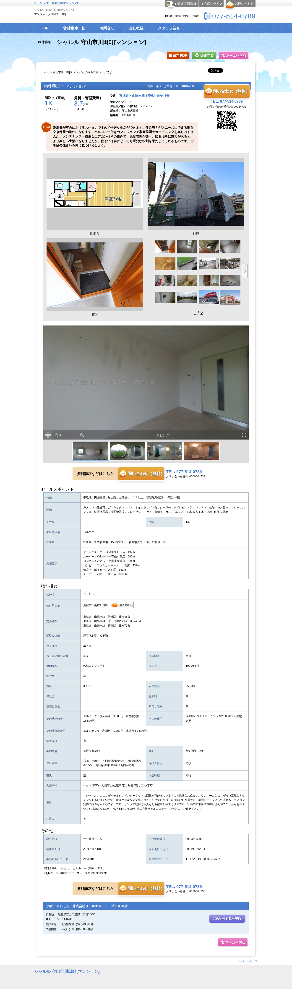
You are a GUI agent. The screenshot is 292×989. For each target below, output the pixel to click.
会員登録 (181, 5)
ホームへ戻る (234, 56)
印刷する (204, 56)
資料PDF (178, 56)
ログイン (211, 3)
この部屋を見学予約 (227, 919)
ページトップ (249, 961)
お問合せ (240, 5)
